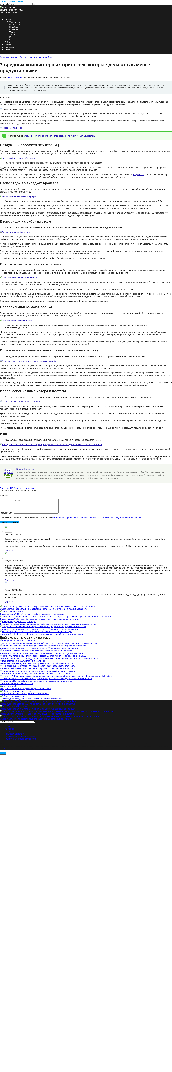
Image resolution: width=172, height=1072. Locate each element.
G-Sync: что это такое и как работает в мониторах (24, 693)
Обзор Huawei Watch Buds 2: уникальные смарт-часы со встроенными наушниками (40, 618)
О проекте (10, 731)
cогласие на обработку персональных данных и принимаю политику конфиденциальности (96, 517)
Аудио (12, 34)
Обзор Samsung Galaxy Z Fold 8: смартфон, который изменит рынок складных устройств (43, 608)
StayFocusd (138, 174)
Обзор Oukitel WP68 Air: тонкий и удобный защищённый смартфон (32, 613)
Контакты (9, 728)
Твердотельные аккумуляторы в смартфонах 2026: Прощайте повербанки (36, 663)
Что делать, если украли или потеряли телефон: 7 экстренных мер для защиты (39, 628)
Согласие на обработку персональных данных (17, 749)
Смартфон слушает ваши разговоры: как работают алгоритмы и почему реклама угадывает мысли (48, 623)
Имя (2, 495)
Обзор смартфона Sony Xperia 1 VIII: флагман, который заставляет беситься (37, 708)
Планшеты (14, 24)
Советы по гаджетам (24, 487)
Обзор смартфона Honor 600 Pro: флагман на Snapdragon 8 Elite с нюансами (37, 703)
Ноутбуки (13, 26)
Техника (13, 31)
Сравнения (10, 47)
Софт (7, 49)
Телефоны (14, 21)
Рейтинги (9, 41)
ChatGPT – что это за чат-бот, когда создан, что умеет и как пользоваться (59, 135)
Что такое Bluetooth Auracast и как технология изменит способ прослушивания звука (41, 633)
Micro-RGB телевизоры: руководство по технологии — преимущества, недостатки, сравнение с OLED (50, 658)
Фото (11, 39)
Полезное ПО (6, 487)
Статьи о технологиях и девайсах (36, 56)
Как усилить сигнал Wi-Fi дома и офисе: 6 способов (25, 688)
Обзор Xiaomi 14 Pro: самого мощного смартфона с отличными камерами (36, 718)
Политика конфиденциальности (20, 738)
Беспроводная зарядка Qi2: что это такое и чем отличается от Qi (32, 698)
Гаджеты (13, 29)
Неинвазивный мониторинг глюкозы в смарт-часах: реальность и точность (36, 668)
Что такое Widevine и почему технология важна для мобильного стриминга (37, 673)
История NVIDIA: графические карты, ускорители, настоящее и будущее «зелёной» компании (46, 678)
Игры (11, 36)
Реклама (9, 726)
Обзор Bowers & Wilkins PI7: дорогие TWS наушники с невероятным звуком (37, 713)
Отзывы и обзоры (8, 56)
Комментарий (6, 512)
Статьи (8, 44)
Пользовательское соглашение (20, 736)
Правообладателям (14, 733)
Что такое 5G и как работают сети (16, 683)
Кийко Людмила (14, 77)
